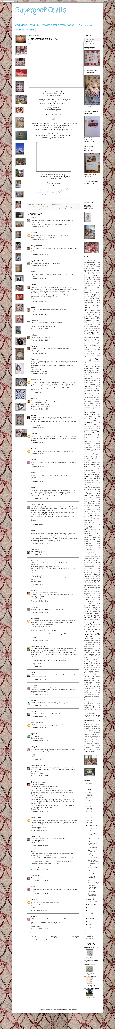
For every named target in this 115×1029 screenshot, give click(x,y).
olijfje (95, 513)
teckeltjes (97, 662)
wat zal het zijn (88, 715)
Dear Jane (96, 336)
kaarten (97, 409)
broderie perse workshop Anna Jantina (92, 312)
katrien (33, 607)
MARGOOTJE (90, 484)
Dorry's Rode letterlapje (92, 343)
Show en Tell (91, 582)
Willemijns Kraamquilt (90, 727)
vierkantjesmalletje (89, 702)
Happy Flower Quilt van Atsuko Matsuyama (92, 383)
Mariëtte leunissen (95, 487)
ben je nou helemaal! (93, 289)
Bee (95, 282)
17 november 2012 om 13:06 (39, 255)
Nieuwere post (32, 937)
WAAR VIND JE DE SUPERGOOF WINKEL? (59, 25)
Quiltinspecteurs (54, 209)
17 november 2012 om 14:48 (39, 498)
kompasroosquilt (88, 440)
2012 (88, 823)
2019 (88, 804)
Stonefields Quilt (90, 600)
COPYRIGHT (95, 330)
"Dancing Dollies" (93, 848)
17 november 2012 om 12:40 (39, 227)
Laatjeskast (88, 447)
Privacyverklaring (85, 25)
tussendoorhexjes (89, 688)
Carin (32, 218)
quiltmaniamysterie (89, 567)
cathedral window (92, 320)
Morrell (86, 496)
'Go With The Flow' (90, 260)
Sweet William (95, 652)
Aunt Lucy (90, 272)
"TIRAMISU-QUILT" (93, 868)
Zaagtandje (88, 751)
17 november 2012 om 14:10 (39, 428)
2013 (88, 820)
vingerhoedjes (89, 704)
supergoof (94, 608)
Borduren (43, 207)
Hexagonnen (92, 394)
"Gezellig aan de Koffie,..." (92, 844)
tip (93, 681)
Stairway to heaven (90, 592)
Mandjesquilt (93, 479)
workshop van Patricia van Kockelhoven (92, 745)
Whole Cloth (93, 723)
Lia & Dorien (87, 457)
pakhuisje (93, 530)
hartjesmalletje (88, 388)
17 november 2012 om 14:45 (39, 454)
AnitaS (33, 346)
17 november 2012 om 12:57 (39, 240)
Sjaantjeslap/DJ (94, 588)
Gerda (33, 434)
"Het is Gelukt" (92, 892)
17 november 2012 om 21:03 (39, 776)
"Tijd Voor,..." (91, 880)
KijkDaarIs (34, 836)
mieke (33, 335)
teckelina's (87, 660)
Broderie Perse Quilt (92, 306)
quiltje (93, 565)
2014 (88, 817)
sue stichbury (91, 606)
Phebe (86, 532)
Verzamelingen (88, 698)
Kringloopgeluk (87, 443)
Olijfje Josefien (89, 515)
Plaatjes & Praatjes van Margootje (92, 533)
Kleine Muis (89, 432)
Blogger (74, 1009)
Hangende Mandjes (90, 381)
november (91, 828)
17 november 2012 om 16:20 (39, 554)
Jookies (91, 409)
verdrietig (87, 696)
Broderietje (87, 314)
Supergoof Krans (64, 209)
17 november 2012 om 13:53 (39, 392)
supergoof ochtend (92, 620)
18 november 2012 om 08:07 (39, 830)
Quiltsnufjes (88, 569)
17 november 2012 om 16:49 (39, 612)
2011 (87, 928)
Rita (32, 460)
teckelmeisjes (89, 662)
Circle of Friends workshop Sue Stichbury (92, 328)
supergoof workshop (89, 633)
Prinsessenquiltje (45, 209)
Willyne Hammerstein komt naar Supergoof (92, 729)
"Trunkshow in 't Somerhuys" (92, 895)
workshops (97, 747)
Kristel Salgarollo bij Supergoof (92, 444)
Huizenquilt (90, 403)
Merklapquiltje (70, 207)
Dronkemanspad (89, 349)
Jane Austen (87, 407)
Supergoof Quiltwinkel (92, 627)
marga (33, 900)
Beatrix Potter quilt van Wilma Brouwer (92, 280)
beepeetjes (86, 283)
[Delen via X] (55, 204)
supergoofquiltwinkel (91, 651)
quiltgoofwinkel (88, 559)
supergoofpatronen (88, 648)
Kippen (86, 430)
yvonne (33, 398)
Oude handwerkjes (92, 520)
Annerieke (34, 549)
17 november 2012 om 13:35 (39, 340)
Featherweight (96, 355)
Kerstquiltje (87, 428)
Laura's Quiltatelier (92, 961)
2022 (88, 795)
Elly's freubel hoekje (37, 782)
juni (89, 910)
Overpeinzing (35, 209)
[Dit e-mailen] (52, 204)
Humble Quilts (90, 965)
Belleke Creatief (36, 723)
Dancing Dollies (90, 332)
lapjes (95, 451)
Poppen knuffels (90, 540)
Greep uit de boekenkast (92, 372)
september (91, 902)
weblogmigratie (88, 719)
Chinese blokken (89, 326)
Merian (33, 590)
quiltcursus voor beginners (91, 557)
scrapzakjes (87, 580)
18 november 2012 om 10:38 (39, 894)
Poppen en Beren (90, 542)
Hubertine (34, 876)
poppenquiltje (88, 547)
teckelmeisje (96, 660)
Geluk (98, 363)
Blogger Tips (93, 297)
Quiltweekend (88, 572)
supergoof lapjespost (90, 615)
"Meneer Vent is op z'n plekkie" (93, 877)
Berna (33, 415)
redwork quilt (88, 578)
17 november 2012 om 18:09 (39, 717)
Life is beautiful (92, 461)
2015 (88, 815)
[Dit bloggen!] (54, 204)
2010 (88, 931)
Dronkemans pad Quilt (92, 347)
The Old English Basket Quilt (92, 670)
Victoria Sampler (90, 700)
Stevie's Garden (89, 598)
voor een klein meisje (90, 709)
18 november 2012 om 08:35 (39, 845)
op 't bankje (94, 517)
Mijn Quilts (89, 491)
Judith (33, 233)
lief (85, 459)
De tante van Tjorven (92, 989)
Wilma (33, 916)
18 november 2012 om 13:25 (39, 910)
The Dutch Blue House (92, 667)
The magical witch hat (90, 669)
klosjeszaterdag (89, 436)
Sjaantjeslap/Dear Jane (92, 586)
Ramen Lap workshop (92, 575)
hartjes (87, 386)
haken (89, 375)
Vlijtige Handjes (35, 261)
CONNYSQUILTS (91, 977)
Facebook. (86, 355)
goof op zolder (90, 367)
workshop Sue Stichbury (92, 738)
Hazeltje (97, 388)
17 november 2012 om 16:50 (39, 640)
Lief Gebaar (95, 459)
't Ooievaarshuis (36, 207)
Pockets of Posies (90, 538)
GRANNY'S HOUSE (36, 504)
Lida (32, 285)
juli (89, 908)
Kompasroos (88, 438)
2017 (88, 809)
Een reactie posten (35, 933)
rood (97, 578)
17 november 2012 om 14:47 (39, 482)
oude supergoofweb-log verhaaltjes (92, 523)
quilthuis (97, 559)
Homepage (54, 937)
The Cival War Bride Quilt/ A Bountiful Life (92, 665)
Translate (91, 44)
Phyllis (33, 686)
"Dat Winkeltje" (92, 858)
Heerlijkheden (91, 390)
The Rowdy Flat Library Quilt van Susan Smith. (92, 678)
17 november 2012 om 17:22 (39, 679)
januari (90, 924)
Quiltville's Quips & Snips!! (91, 948)
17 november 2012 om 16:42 (39, 584)
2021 (88, 798)
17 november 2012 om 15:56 (39, 543)
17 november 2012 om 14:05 (39, 409)
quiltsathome (35, 380)
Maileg (97, 470)
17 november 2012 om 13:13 (39, 279)
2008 (88, 936)
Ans (32, 672)
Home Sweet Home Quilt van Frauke (92, 399)
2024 (88, 790)
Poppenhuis (87, 544)
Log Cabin (92, 467)
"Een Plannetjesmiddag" (93, 839)
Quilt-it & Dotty (94, 555)
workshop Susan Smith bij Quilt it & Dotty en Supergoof (92, 742)
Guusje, (33, 887)
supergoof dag (96, 611)
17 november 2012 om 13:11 (39, 266)
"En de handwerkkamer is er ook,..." (93, 872)
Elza (32, 712)
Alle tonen (97, 1000)
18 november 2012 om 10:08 (39, 881)
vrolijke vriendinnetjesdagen (90, 712)
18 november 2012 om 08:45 (39, 870)
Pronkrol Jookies (88, 551)
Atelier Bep (96, 270)
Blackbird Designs (90, 295)
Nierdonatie (87, 509)
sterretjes (88, 595)
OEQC (88, 513)
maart (90, 919)
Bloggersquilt (87, 299)
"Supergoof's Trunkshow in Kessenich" (92, 887)
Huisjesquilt (96, 401)
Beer (95, 283)
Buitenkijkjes (89, 318)
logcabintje (87, 468)
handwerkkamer (61, 207)
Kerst (86, 425)
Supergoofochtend (89, 644)
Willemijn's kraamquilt (90, 725)
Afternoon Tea (88, 266)
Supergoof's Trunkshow (88, 637)
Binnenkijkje (88, 293)
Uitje (86, 690)
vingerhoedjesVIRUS (89, 708)
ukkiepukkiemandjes (90, 694)
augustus (91, 905)
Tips (98, 680)
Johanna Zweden (36, 818)
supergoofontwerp (89, 646)
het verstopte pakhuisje (92, 392)
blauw (85, 297)
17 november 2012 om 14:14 (39, 443)
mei (89, 913)
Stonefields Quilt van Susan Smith (92, 602)
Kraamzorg (87, 442)
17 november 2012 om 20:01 (39, 759)
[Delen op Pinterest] (59, 204)
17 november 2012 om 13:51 (39, 374)
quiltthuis (87, 570)
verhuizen (95, 696)
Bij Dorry (89, 291)
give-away (89, 365)
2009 (88, 933)
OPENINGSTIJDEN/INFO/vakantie (27, 25)
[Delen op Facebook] (57, 204)
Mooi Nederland (90, 493)
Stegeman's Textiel (90, 594)
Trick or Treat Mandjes (92, 686)
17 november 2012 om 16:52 (39, 667)
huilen (89, 401)
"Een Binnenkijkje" (93, 883)
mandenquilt (93, 472)
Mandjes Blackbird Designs (92, 475)
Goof (96, 365)
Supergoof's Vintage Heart (91, 641)
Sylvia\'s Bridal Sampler (92, 657)
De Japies (87, 334)
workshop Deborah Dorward (92, 733)
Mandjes (87, 475)
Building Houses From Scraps (92, 315)
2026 (88, 784)
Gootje (89, 371)
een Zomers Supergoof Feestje (92, 350)
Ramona (33, 700)
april (89, 916)
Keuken (95, 428)
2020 (88, 801)
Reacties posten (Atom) (43, 940)
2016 (88, 812)
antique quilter (35, 246)
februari (90, 922)
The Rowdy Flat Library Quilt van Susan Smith (92, 674)
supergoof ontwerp (89, 623)
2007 (88, 939)
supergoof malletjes (92, 617)
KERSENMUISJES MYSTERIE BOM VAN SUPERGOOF (92, 415)
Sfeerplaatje (96, 580)
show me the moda (90, 584)
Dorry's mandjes (51, 207)
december (91, 826)
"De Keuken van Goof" (92, 834)
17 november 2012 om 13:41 (39, 353)
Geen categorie (90, 363)
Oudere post (75, 937)
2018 (88, 806)
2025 (88, 787)
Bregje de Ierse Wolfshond (92, 301)
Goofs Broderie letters (92, 369)
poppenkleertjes (88, 545)
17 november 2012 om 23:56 (39, 812)
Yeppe (91, 749)
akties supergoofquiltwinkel (92, 267)
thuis (88, 681)
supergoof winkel (92, 629)
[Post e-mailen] (49, 205)
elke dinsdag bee (92, 353)
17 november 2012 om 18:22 (39, 728)
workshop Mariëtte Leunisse (91, 736)
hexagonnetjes (87, 396)
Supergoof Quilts (40, 10)
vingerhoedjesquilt (89, 706)
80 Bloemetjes (90, 264)
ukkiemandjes (88, 692)
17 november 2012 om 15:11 (39, 525)
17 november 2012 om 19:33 (39, 741)
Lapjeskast (93, 455)
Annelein (33, 320)
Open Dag (87, 519)
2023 (88, 792)
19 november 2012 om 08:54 (39, 929)
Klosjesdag (87, 434)
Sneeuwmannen (92, 590)
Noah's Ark (93, 511)
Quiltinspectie (95, 562)
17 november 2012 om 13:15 (39, 314)
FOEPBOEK (96, 361)
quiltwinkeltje (87, 574)
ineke (32, 449)
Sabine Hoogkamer (37, 646)
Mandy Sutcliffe (88, 480)
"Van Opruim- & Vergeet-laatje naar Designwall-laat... (93, 862)
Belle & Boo (96, 287)
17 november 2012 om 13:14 (39, 301)
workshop (87, 732)
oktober (90, 899)
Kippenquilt (93, 430)
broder (85, 305)
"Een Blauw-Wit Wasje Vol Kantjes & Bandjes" (92, 852)
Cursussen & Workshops (24, 30)
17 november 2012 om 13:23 (39, 329)
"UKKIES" (90, 831)
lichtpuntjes (95, 457)
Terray (33, 747)
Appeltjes (86, 270)
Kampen (92, 411)
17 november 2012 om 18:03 (39, 705)
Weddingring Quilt (92, 721)
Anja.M (33, 734)
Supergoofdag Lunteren (91, 643)
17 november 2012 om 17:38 (39, 694)
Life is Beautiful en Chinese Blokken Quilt (92, 464)
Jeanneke (34, 618)
